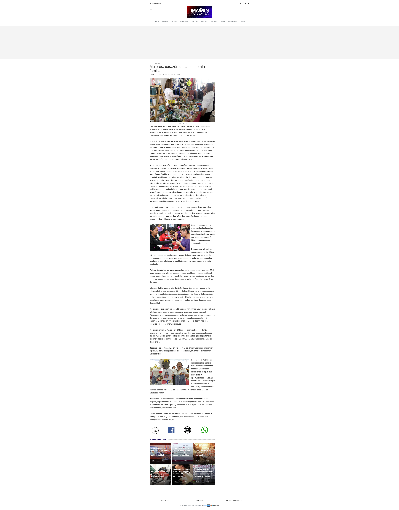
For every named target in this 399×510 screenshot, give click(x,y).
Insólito (222, 21)
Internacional (184, 21)
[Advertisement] (199, 42)
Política (156, 21)
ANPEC (152, 75)
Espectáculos (232, 21)
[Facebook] (243, 3)
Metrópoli (165, 21)
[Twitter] (245, 3)
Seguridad (204, 21)
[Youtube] (248, 3)
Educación (214, 21)
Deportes (194, 21)
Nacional (174, 21)
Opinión (242, 21)
